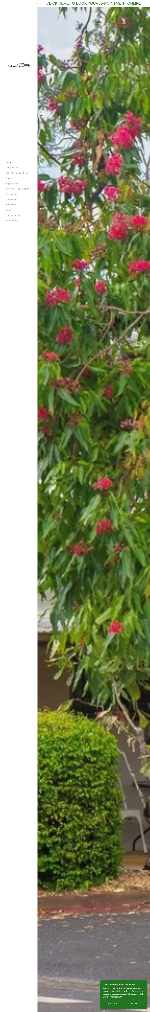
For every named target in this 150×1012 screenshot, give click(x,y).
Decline (112, 1003)
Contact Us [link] (11, 199)
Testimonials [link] (11, 194)
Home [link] (8, 162)
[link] (19, 65)
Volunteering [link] (12, 221)
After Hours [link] (11, 205)
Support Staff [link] (12, 184)
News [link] (8, 210)
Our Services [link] (12, 168)
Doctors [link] (9, 178)
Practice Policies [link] (14, 215)
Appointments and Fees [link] (17, 173)
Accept (135, 1003)
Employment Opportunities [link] (18, 189)
